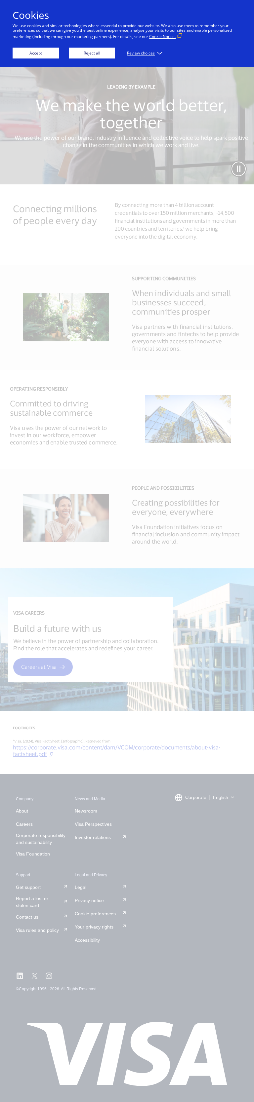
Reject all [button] (92, 53)
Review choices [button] (141, 53)
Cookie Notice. (162, 36)
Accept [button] (35, 53)
